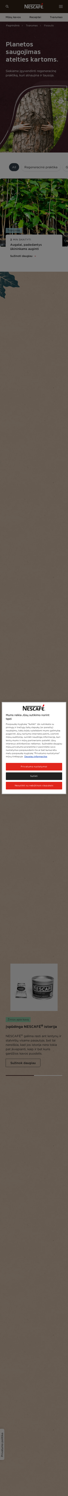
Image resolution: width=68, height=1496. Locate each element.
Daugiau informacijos (35, 756)
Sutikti (34, 776)
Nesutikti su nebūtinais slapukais (34, 785)
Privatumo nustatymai (34, 766)
